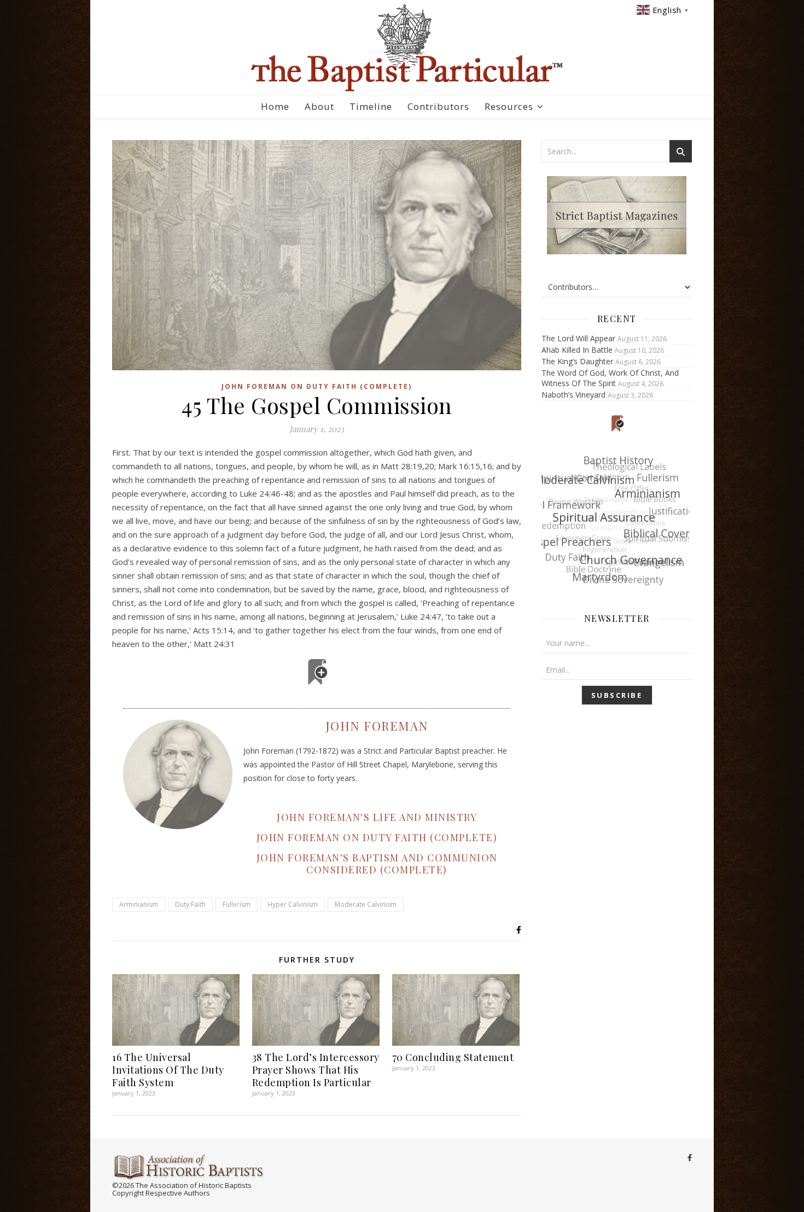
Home (275, 106)
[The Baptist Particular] (402, 48)
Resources (509, 106)
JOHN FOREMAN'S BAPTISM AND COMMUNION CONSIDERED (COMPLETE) (377, 863)
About (319, 106)
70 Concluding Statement (453, 1057)
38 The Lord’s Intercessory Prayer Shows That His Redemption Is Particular (316, 1070)
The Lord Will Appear (578, 338)
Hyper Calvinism (292, 904)
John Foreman (377, 726)
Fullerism (236, 904)
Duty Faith (190, 904)
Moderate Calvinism (366, 904)
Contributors (438, 106)
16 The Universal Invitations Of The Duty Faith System (168, 1070)
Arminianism (138, 904)
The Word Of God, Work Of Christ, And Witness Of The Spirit (610, 378)
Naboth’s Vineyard (573, 394)
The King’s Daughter (577, 361)
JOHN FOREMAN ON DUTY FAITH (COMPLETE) (377, 837)
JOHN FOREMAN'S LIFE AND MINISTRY (377, 817)
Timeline (370, 106)
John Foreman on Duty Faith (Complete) (317, 386)
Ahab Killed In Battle (577, 350)
